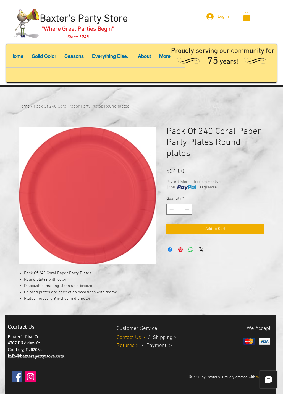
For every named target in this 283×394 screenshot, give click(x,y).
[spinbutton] (179, 209)
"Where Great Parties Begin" (78, 29)
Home (24, 106)
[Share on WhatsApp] (191, 249)
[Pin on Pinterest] (180, 249)
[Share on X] (201, 249)
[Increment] (187, 209)
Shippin (161, 338)
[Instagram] (30, 376)
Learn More (207, 187)
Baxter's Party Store (84, 19)
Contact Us (129, 338)
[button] (246, 16)
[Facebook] (17, 376)
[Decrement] (171, 209)
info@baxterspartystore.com (36, 356)
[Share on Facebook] (170, 249)
